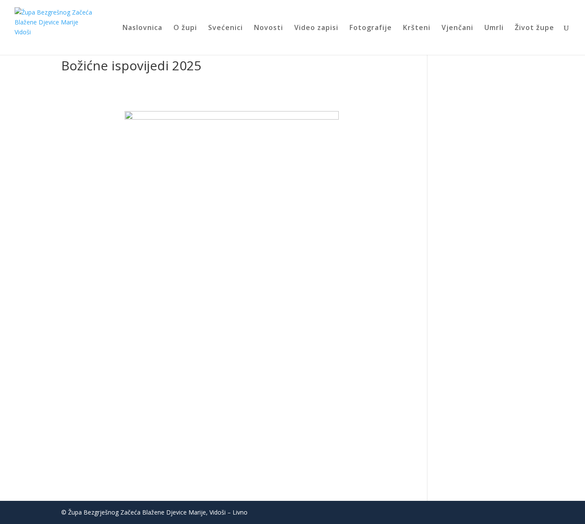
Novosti (268, 28)
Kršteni (416, 28)
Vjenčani (457, 28)
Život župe (534, 28)
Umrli (494, 28)
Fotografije (370, 28)
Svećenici (225, 28)
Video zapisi (316, 28)
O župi (185, 28)
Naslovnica (142, 28)
